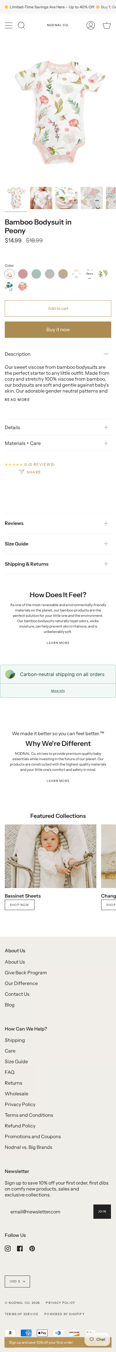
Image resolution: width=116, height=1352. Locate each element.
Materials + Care (23, 443)
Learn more (58, 643)
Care (10, 1051)
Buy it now (58, 329)
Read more (17, 399)
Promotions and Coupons (33, 1136)
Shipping (15, 1040)
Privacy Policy (20, 1104)
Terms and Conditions (29, 1115)
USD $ (15, 1281)
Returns (13, 1083)
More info (58, 690)
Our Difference (21, 983)
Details (12, 427)
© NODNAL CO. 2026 (22, 1303)
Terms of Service (21, 1314)
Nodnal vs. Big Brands (28, 1147)
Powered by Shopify (64, 1314)
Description (18, 354)
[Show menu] (9, 25)
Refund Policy (20, 1126)
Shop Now (19, 905)
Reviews (14, 523)
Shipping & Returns (26, 564)
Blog (10, 1005)
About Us (15, 962)
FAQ (10, 1072)
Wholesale (16, 1094)
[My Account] (90, 25)
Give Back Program (26, 972)
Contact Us (17, 994)
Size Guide (16, 544)
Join (102, 1211)
